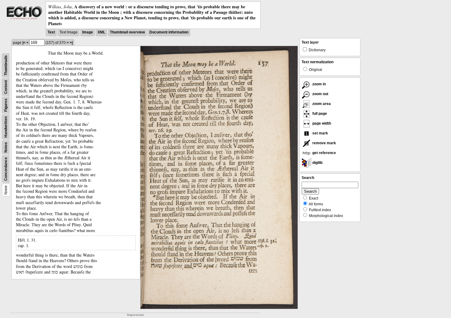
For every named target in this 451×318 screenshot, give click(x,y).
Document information (168, 32)
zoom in (318, 84)
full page (319, 113)
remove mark (323, 143)
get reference (323, 153)
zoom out (319, 94)
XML (101, 32)
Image (87, 32)
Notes (6, 147)
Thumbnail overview (127, 32)
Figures (6, 105)
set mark (319, 133)
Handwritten (6, 127)
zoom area (321, 104)
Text (51, 32)
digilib (316, 163)
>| (71, 43)
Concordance (6, 169)
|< (23, 43)
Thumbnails (6, 65)
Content (6, 87)
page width (321, 123)
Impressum (135, 314)
